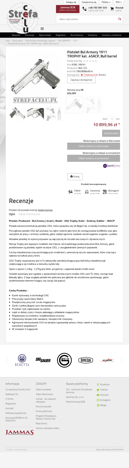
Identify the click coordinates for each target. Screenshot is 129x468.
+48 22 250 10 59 (95, 10)
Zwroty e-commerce (111, 35)
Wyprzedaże (45, 35)
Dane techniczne (29, 214)
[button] (75, 192)
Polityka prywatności (16, 413)
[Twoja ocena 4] (93, 61)
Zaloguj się (71, 2)
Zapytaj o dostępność (81, 80)
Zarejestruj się (89, 2)
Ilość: (105, 118)
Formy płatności (44, 411)
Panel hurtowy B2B (75, 402)
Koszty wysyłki (43, 406)
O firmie (10, 399)
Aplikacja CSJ (12, 394)
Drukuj (76, 176)
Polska (105, 2)
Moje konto (41, 423)
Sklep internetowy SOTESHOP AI (109, 449)
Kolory (71, 93)
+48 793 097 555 (97, 7)
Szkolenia (92, 35)
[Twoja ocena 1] (84, 61)
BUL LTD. (83, 68)
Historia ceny (74, 90)
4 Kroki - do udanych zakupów (46, 400)
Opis (12, 214)
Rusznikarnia (77, 35)
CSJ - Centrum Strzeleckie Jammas (79, 391)
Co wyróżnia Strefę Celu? (18, 389)
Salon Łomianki (43, 389)
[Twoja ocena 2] (87, 61)
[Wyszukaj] (119, 19)
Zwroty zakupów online (47, 428)
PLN (118, 2)
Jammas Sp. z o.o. (75, 397)
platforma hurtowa (67, 8)
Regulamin (61, 35)
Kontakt (10, 408)
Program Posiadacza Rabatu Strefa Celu (46, 417)
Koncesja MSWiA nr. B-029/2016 (17, 419)
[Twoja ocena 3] (90, 61)
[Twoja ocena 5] (95, 61)
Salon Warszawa (44, 394)
